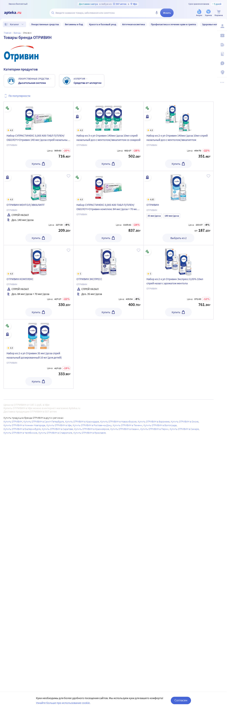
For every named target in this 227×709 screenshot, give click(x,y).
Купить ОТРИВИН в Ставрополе (55, 432)
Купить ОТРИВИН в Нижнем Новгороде (24, 425)
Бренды (17, 32)
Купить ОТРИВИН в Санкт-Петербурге (43, 421)
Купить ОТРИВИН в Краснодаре (82, 421)
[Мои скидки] (222, 35)
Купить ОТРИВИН (13, 421)
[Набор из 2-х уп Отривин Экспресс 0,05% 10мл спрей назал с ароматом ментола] (178, 282)
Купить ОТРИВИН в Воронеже (154, 421)
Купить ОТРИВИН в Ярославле (89, 432)
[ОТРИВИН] (178, 208)
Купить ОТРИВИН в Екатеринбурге (22, 429)
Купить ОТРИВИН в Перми (154, 429)
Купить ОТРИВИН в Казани (124, 429)
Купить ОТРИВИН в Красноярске (91, 429)
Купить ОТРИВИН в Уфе (58, 425)
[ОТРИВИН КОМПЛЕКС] (38, 282)
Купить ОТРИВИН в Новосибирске (118, 421)
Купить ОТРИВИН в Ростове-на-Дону (92, 425)
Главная (7, 32)
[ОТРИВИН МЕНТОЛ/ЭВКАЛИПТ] (38, 208)
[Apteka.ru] (15, 13)
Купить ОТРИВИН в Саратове (57, 429)
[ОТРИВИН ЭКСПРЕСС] (108, 282)
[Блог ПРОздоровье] (222, 44)
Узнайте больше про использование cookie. (63, 703)
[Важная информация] (222, 63)
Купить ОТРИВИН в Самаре (184, 429)
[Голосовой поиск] (156, 13)
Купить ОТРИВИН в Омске (184, 421)
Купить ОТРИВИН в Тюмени (127, 425)
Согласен (181, 700)
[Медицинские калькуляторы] (222, 54)
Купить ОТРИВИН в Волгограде (160, 425)
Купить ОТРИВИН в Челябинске (20, 432)
